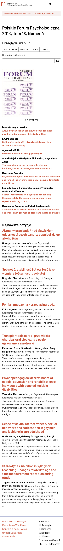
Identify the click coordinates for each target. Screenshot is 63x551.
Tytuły (35, 49)
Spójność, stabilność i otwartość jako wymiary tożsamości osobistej (28, 271)
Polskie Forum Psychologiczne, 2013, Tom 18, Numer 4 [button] (28, 13)
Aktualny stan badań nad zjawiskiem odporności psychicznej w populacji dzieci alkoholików (31, 234)
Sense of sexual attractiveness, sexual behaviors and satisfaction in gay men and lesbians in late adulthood (29, 427)
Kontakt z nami (10, 528)
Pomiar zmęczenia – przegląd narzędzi (22, 153)
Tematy (44, 49)
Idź (57, 61)
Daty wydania (10, 49)
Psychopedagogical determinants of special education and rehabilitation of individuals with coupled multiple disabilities (31, 179)
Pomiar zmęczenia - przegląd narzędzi (28, 304)
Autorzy (24, 49)
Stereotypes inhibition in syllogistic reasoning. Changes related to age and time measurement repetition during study (27, 198)
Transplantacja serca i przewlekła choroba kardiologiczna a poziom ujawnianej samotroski (26, 339)
